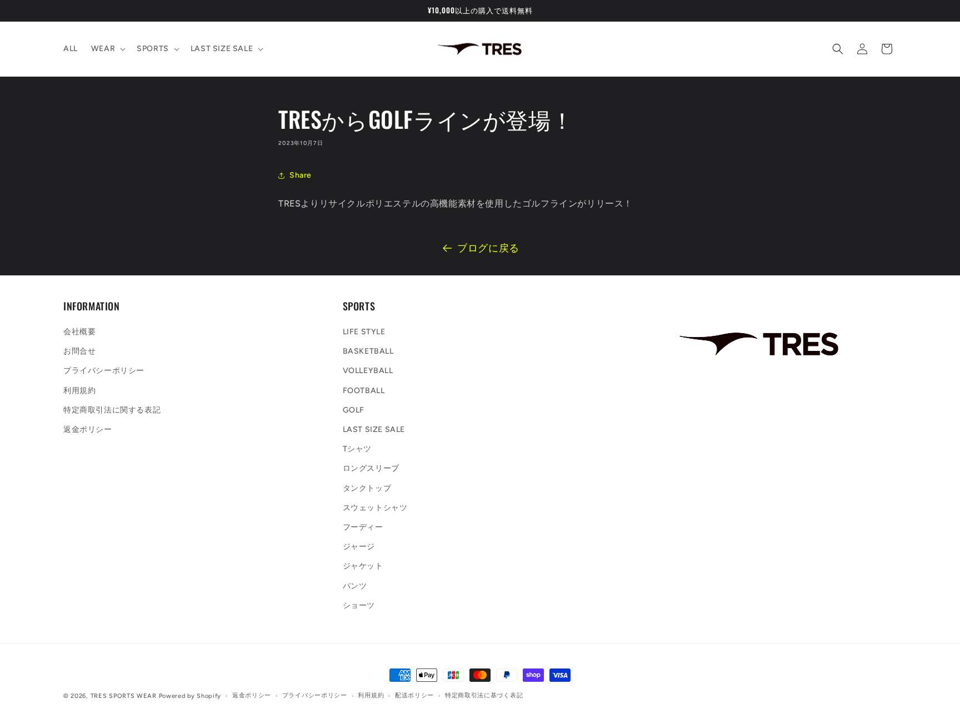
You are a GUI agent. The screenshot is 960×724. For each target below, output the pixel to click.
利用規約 (79, 390)
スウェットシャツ (375, 507)
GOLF (353, 410)
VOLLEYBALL (368, 371)
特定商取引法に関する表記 (112, 410)
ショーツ (359, 605)
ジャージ (359, 547)
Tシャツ (357, 449)
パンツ (355, 586)
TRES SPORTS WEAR (124, 696)
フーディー (363, 527)
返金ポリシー (87, 429)
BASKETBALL (368, 351)
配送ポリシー (414, 695)
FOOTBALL (364, 390)
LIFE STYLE (364, 332)
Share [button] (300, 175)
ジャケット (363, 566)
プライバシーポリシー (103, 371)
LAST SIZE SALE (374, 429)
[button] (107, 49)
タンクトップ (367, 488)
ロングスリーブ (371, 469)
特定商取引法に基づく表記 (484, 695)
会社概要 (79, 332)
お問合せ (79, 351)
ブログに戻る (488, 248)
